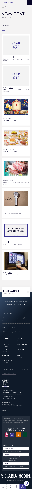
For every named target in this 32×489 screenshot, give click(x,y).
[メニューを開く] (29, 2)
